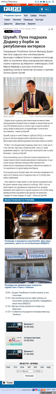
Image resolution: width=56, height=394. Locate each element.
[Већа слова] (52, 29)
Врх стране (47, 393)
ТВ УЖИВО (16, 5)
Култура (39, 20)
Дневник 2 (28, 324)
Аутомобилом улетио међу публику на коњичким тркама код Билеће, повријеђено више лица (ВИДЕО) (28, 301)
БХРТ (49, 390)
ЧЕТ (29, 367)
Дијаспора (20, 24)
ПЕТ (35, 367)
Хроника (17, 20)
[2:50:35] (14, 340)
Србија (33, 15)
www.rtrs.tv (27, 390)
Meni (46, 9)
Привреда (28, 20)
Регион (42, 15)
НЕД (48, 367)
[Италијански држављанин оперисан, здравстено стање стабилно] (28, 264)
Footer (9, 383)
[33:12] (14, 354)
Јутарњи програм (32, 338)
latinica (4, 2)
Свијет (7, 20)
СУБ (42, 367)
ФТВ (53, 390)
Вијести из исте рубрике (19, 200)
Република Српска (12, 15)
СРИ (22, 367)
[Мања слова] (49, 29)
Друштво (8, 24)
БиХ (26, 15)
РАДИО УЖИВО (38, 5)
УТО (15, 367)
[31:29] (14, 327)
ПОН (8, 367)
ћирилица (12, 2)
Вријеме (31, 24)
